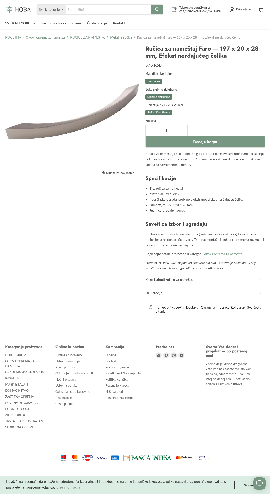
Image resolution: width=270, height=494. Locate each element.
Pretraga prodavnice (69, 355)
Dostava (192, 307)
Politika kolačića (116, 379)
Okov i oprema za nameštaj (46, 37)
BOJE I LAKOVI (16, 355)
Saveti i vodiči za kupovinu (61, 23)
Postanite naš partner (120, 397)
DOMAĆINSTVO (17, 390)
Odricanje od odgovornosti (74, 373)
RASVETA (12, 378)
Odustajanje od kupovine (72, 391)
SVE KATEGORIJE (19, 23)
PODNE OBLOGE (17, 409)
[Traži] (157, 9)
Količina (150, 121)
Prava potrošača (66, 367)
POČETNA (13, 37)
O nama (110, 355)
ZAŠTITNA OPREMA (19, 396)
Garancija (208, 307)
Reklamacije (63, 397)
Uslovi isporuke (66, 385)
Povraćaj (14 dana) (231, 307)
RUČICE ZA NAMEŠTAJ (87, 37)
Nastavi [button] (249, 485)
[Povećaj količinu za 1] (182, 130)
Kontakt (119, 23)
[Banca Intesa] (147, 458)
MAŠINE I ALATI (16, 384)
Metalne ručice (121, 37)
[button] (241, 9)
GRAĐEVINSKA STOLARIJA (24, 372)
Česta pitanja (97, 23)
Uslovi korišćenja (67, 361)
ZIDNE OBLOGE (16, 415)
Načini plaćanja (65, 379)
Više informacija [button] (68, 487)
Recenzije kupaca (117, 385)
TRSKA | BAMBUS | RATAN (24, 421)
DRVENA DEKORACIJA (21, 403)
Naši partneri (114, 391)
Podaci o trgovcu (117, 367)
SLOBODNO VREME (19, 427)
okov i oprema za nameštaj (223, 254)
